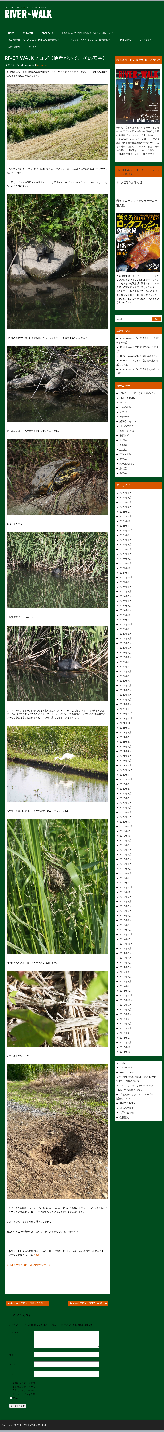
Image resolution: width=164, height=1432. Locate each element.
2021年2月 (125, 760)
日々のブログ (145, 40)
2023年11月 (126, 619)
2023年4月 (125, 652)
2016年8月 (125, 1009)
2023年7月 (125, 638)
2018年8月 (125, 901)
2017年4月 (125, 971)
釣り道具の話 (126, 463)
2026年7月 (125, 497)
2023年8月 (125, 633)
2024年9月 (125, 582)
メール (13, 1364)
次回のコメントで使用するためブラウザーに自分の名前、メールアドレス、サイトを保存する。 (23, 1390)
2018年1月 (125, 929)
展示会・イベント (129, 421)
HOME (11, 33)
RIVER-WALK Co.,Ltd (34, 1424)
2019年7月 (125, 849)
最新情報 (124, 435)
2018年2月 (125, 924)
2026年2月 (125, 511)
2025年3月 (125, 558)
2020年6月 (125, 798)
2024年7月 (125, 591)
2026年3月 (125, 506)
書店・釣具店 (126, 430)
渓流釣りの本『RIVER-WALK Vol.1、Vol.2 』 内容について (87, 33)
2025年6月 (125, 549)
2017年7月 (125, 957)
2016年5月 (125, 1023)
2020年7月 (125, 793)
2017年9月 (125, 948)
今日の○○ (124, 416)
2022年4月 (125, 694)
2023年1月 (125, 661)
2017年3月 (125, 976)
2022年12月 (126, 666)
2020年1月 (125, 821)
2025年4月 (125, 553)
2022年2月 (125, 704)
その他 (123, 411)
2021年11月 (126, 718)
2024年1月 (125, 610)
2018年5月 (125, 910)
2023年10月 (126, 624)
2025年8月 (125, 539)
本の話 (123, 444)
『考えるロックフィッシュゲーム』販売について (90, 40)
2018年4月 (125, 915)
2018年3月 (125, 920)
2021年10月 (126, 722)
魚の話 (123, 468)
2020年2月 (125, 816)
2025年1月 (125, 563)
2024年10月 (126, 577)
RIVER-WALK (47, 33)
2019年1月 (125, 878)
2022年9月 (125, 671)
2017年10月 (126, 943)
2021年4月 (125, 751)
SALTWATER (28, 33)
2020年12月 (126, 769)
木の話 (123, 440)
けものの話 (125, 407)
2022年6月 (125, 685)
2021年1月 (125, 765)
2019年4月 (125, 863)
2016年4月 (125, 1028)
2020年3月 (125, 812)
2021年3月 (125, 755)
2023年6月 (125, 643)
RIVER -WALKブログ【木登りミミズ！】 (28, 1303)
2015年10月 (126, 1051)
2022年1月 (125, 708)
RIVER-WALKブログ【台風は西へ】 (139, 355)
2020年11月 (126, 774)
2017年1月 (125, 985)
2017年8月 (125, 953)
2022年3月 (125, 699)
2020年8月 (125, 788)
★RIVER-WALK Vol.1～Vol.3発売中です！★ (28, 1264)
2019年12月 (126, 826)
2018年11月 (126, 887)
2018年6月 (125, 906)
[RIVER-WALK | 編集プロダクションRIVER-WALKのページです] (28, 13)
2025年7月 (125, 544)
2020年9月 (125, 784)
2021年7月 (125, 737)
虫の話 (123, 458)
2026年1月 (125, 516)
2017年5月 (125, 967)
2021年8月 (125, 732)
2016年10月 (126, 1000)
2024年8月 (125, 586)
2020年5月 (125, 802)
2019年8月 (125, 845)
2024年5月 (125, 596)
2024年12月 (126, 568)
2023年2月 (125, 657)
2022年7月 (125, 680)
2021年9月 (125, 727)
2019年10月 (126, 835)
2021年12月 (126, 713)
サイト (12, 1373)
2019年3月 (125, 868)
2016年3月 (125, 1032)
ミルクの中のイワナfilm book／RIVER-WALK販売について (34, 40)
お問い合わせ (14, 46)
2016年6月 (125, 1018)
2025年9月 (125, 535)
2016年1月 (125, 1042)
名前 (12, 1354)
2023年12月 (126, 614)
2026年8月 (125, 492)
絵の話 (123, 449)
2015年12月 (126, 1047)
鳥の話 (123, 472)
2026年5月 (125, 502)
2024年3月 (125, 605)
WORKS (123, 402)
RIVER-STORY (125, 40)
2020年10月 (126, 779)
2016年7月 (125, 1014)
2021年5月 (125, 746)
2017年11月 (126, 938)
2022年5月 (125, 690)
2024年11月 (126, 572)
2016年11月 (126, 995)
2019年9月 (125, 840)
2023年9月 (125, 629)
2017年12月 (126, 934)
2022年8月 (125, 675)
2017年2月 (125, 981)
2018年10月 (126, 892)
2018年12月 (126, 882)
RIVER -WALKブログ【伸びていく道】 (88, 1303)
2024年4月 (125, 600)
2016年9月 (125, 1004)
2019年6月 (125, 854)
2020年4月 (125, 807)
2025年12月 (126, 521)
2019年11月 (126, 831)
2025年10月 (126, 530)
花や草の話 (125, 454)
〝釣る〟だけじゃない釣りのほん (137, 393)
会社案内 (32, 46)
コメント (13, 1332)
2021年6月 (125, 741)
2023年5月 (125, 647)
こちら (36, 1254)
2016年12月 (126, 990)
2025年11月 (126, 525)
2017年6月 (125, 962)
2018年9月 (125, 896)
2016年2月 (125, 1037)
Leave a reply (42, 65)
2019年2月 (125, 873)
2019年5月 (125, 859)
